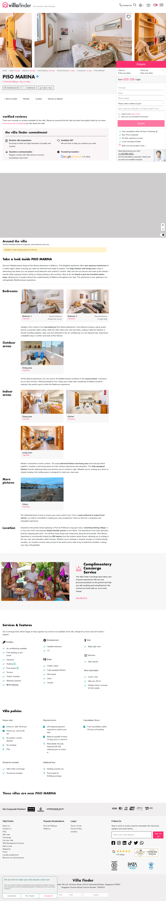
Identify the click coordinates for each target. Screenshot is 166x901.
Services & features (55, 99)
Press (5, 852)
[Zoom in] (163, 225)
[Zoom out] (163, 229)
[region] (83, 205)
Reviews (26, 99)
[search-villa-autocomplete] (135, 5)
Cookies (74, 832)
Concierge (7, 837)
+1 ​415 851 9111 (126, 154)
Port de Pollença (11, 82)
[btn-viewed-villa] (148, 5)
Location (39, 99)
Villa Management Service (13, 843)
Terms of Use (135, 114)
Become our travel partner (13, 858)
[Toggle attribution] (163, 234)
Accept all (48, 896)
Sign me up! (158, 835)
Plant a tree (7, 846)
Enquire (141, 123)
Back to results (11, 99)
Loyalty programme (11, 855)
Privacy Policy (76, 829)
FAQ (4, 832)
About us (6, 826)
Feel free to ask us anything (14, 123)
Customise (12, 896)
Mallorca (46, 829)
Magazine (7, 849)
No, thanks (30, 896)
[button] (56, 259)
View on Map (24, 82)
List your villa (8, 840)
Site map (6, 834)
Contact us (7, 829)
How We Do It (81, 598)
